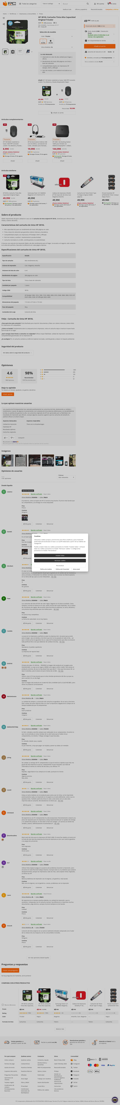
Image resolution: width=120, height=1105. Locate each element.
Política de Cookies (46, 569)
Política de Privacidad (62, 569)
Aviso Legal (76, 569)
